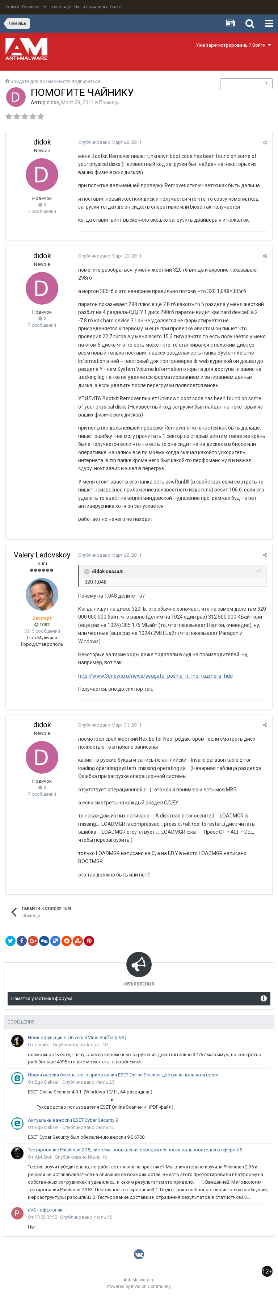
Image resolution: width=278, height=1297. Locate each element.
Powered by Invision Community (139, 1286)
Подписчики (239, 83)
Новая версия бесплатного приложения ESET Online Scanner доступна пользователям (123, 1075)
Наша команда (56, 7)
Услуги (12, 7)
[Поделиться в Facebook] (22, 941)
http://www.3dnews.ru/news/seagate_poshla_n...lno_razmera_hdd (155, 676)
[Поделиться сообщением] (265, 142)
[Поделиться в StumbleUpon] (78, 941)
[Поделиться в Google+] (33, 941)
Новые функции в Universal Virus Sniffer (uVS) (77, 1037)
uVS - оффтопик (45, 1210)
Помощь (109, 102)
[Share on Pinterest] (89, 941)
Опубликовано (110, 142)
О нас (115, 7)
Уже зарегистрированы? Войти (232, 45)
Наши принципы (90, 7)
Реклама (30, 7)
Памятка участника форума (41, 998)
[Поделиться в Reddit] (67, 941)
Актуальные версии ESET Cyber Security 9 (73, 1120)
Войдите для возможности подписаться (55, 81)
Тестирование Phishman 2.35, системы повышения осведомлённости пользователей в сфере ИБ (135, 1149)
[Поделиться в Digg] (44, 941)
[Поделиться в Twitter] (10, 941)
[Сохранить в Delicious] (55, 941)
